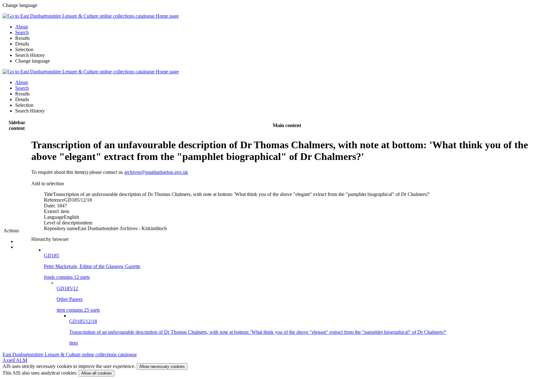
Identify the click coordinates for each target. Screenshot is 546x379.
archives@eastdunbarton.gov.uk (156, 172)
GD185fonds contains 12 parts (92, 266)
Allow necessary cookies (162, 366)
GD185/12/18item (257, 332)
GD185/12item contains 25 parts (78, 299)
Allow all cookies (96, 373)
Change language (32, 61)
